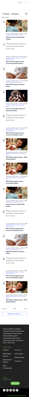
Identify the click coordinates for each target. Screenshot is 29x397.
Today (14, 308)
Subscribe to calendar (14, 314)
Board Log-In (11, 396)
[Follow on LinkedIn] (10, 390)
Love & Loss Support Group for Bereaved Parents (15, 109)
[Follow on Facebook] (4, 390)
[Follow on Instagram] (7, 390)
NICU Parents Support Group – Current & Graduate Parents (15, 62)
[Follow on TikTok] (17, 390)
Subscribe (15, 383)
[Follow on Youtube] (14, 390)
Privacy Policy (21, 396)
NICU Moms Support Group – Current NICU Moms (15, 182)
